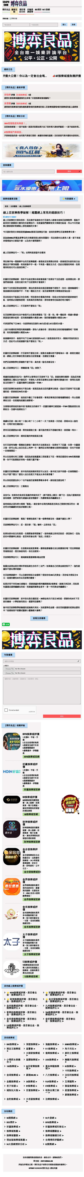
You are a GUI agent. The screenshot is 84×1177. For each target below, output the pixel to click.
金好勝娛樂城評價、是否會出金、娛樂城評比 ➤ (60, 1020)
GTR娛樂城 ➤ (51, 1086)
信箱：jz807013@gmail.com (44, 1161)
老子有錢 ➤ (12, 1086)
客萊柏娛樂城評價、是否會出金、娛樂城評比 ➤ (21, 1013)
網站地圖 (53, 1168)
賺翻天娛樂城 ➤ (72, 1060)
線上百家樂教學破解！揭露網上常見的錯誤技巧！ (34, 212)
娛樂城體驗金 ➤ (53, 1131)
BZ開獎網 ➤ (51, 1144)
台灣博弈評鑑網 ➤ (54, 1140)
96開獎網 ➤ (12, 1118)
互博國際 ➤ (70, 1081)
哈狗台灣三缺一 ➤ (52, 1091)
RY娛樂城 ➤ (31, 1086)
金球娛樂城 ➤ (14, 1075)
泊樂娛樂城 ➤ (52, 1099)
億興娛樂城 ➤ (52, 1053)
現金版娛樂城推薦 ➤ (17, 1140)
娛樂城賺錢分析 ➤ (54, 1135)
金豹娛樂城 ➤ (14, 1099)
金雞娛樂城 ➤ (14, 1081)
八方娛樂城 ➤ (52, 1075)
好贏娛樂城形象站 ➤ (55, 1127)
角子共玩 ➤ (70, 1049)
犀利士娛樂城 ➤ (72, 1054)
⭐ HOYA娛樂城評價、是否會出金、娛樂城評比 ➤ (22, 993)
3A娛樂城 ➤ (31, 1081)
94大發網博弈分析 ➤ (17, 1144)
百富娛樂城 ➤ (33, 1090)
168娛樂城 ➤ (13, 1066)
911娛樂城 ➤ (51, 1049)
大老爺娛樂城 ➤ (33, 1100)
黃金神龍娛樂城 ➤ (52, 1067)
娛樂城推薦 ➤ (14, 1131)
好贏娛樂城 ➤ (14, 1127)
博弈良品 (45, 1168)
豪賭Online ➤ (32, 1075)
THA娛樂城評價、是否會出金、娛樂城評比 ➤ (61, 1013)
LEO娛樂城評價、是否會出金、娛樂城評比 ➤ (23, 1026)
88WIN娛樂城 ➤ (72, 1044)
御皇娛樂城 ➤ (72, 1086)
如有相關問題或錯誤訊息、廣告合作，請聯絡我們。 (43, 1157)
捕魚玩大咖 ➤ (14, 1090)
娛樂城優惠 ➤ (14, 1135)
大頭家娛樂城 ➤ (33, 1054)
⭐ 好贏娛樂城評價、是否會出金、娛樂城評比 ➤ (60, 993)
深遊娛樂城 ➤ (33, 1044)
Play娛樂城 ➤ (51, 1081)
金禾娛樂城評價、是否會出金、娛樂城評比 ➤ (23, 1007)
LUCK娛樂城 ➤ (52, 1059)
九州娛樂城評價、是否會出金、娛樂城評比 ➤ (61, 1007)
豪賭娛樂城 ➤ (72, 1095)
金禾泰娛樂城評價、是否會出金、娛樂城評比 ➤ (21, 1020)
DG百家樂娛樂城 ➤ (33, 1067)
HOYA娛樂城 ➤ (52, 1122)
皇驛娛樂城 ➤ (33, 1059)
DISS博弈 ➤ (12, 1122)
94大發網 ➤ (51, 1118)
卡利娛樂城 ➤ (72, 1070)
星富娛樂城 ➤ (72, 1090)
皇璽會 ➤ (30, 1049)
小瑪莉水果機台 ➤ (13, 1060)
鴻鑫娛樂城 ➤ (52, 1044)
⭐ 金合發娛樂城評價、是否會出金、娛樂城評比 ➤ (62, 1000)
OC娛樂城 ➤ (70, 1066)
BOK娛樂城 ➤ (13, 1044)
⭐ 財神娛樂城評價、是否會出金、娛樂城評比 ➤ (22, 1000)
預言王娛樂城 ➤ (13, 1050)
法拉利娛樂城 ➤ (72, 1076)
